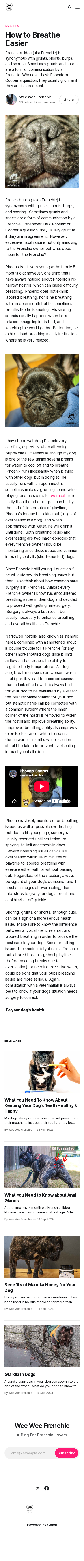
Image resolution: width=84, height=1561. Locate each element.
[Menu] (77, 7)
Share (69, 99)
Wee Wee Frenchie (35, 97)
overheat (57, 495)
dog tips (12, 25)
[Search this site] (69, 7)
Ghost (52, 1525)
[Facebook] (46, 1488)
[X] (37, 1488)
